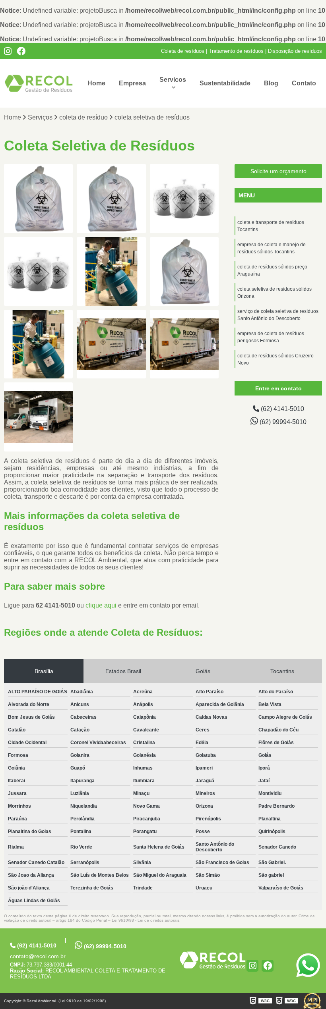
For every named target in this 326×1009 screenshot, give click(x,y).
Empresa (132, 83)
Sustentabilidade (225, 83)
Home (96, 83)
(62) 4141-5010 (281, 408)
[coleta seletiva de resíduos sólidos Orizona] (38, 271)
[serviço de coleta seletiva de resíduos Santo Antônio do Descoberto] (111, 271)
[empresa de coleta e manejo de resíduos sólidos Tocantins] (111, 198)
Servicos (172, 79)
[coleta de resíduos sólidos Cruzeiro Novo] (38, 344)
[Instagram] (8, 51)
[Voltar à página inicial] (212, 959)
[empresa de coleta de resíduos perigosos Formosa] (184, 271)
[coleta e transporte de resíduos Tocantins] (38, 198)
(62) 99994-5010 (282, 422)
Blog (271, 83)
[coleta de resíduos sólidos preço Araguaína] (184, 198)
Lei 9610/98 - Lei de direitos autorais (145, 920)
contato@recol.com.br (38, 956)
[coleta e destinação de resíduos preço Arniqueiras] (184, 344)
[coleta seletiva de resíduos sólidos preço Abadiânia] (111, 344)
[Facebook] (21, 51)
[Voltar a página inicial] (39, 83)
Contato (304, 83)
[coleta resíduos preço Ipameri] (38, 416)
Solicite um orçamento (278, 171)
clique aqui (100, 605)
